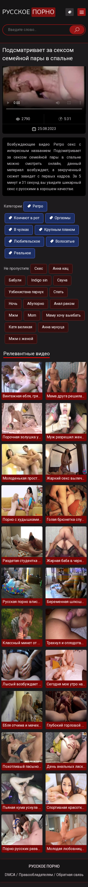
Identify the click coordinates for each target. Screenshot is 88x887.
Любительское (26, 241)
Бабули (15, 280)
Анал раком (64, 303)
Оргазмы (62, 218)
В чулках (21, 229)
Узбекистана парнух (26, 292)
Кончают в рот (26, 218)
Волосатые (64, 241)
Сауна (62, 280)
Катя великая (20, 327)
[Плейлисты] (69, 12)
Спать (59, 292)
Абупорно (35, 303)
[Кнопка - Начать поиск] (76, 29)
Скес (38, 268)
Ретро (37, 206)
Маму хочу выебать (63, 315)
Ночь (13, 303)
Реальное (22, 253)
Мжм (13, 315)
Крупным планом (59, 229)
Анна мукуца (53, 327)
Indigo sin (39, 280)
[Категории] (81, 12)
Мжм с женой (21, 338)
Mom (32, 315)
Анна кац (61, 268)
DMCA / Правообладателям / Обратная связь (44, 874)
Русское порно (44, 866)
